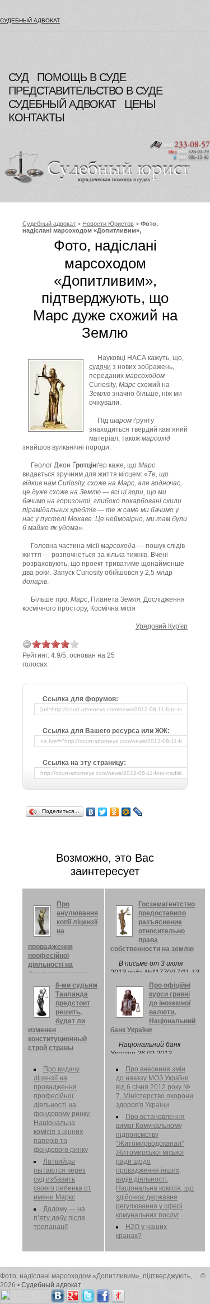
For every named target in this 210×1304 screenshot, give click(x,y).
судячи (100, 367)
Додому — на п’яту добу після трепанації (59, 1218)
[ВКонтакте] (91, 812)
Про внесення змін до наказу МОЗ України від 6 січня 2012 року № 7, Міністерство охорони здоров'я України (154, 1087)
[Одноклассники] (114, 812)
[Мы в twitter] (88, 1294)
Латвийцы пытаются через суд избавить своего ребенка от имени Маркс (62, 1179)
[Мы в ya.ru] (118, 1294)
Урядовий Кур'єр (162, 626)
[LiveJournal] (138, 812)
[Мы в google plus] (73, 1294)
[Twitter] (103, 812)
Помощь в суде (81, 77)
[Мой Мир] (126, 812)
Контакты (36, 117)
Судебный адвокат (30, 20)
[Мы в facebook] (103, 1294)
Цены (140, 104)
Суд (18, 77)
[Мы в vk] (57, 1294)
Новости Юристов (108, 223)
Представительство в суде (85, 90)
